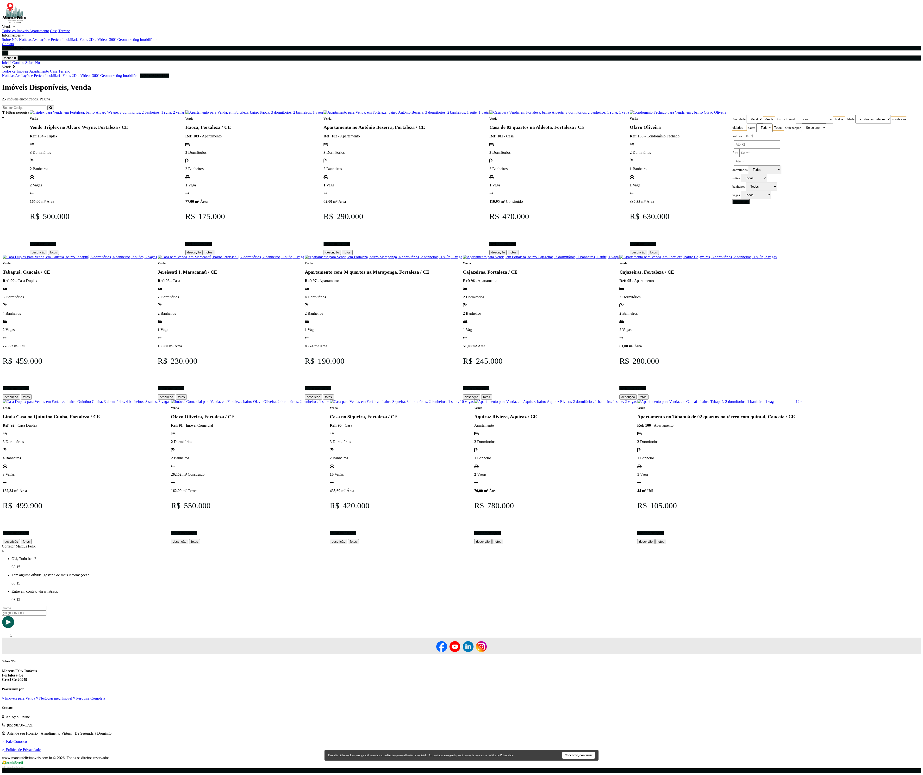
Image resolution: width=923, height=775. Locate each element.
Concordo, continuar (578, 755)
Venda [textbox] (769, 119)
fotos (53, 252)
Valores (737, 136)
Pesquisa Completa (90, 698)
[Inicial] (14, 22)
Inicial (6, 63)
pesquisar (741, 201)
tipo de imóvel (785, 119)
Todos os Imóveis (15, 31)
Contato (8, 44)
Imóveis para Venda (19, 698)
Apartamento (39, 31)
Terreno (64, 31)
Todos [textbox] (839, 119)
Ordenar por (793, 127)
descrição (38, 252)
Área (735, 153)
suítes (736, 178)
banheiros (738, 186)
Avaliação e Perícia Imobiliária (55, 39)
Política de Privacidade (500, 755)
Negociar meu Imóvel (55, 698)
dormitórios (740, 170)
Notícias (25, 39)
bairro (751, 127)
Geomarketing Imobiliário (136, 39)
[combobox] (769, 119)
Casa (53, 31)
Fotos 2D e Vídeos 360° (98, 39)
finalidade (739, 119)
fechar (8, 58)
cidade (850, 119)
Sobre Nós (10, 39)
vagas (736, 195)
